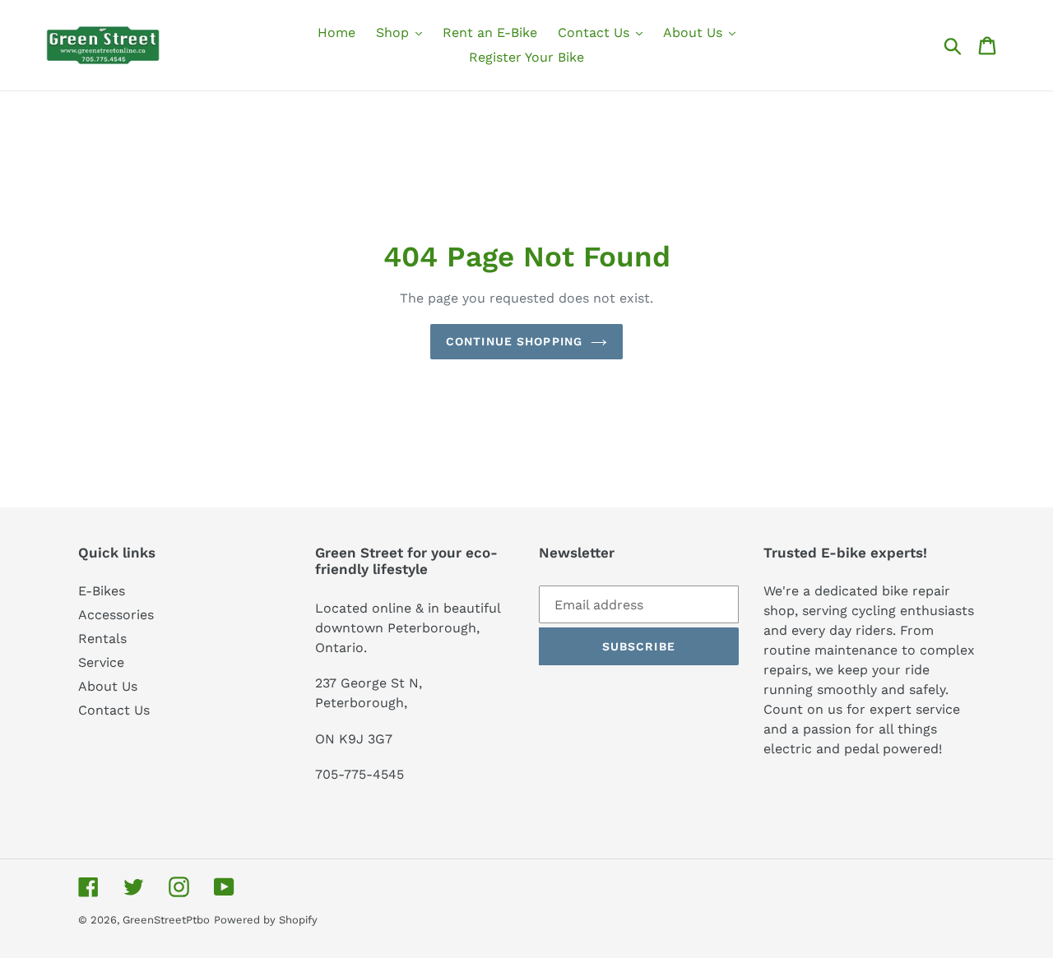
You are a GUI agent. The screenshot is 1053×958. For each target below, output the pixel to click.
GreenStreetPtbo (166, 920)
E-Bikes (101, 591)
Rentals (102, 638)
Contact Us (114, 710)
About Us (107, 686)
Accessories (116, 614)
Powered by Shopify (266, 920)
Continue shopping (514, 341)
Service (101, 662)
